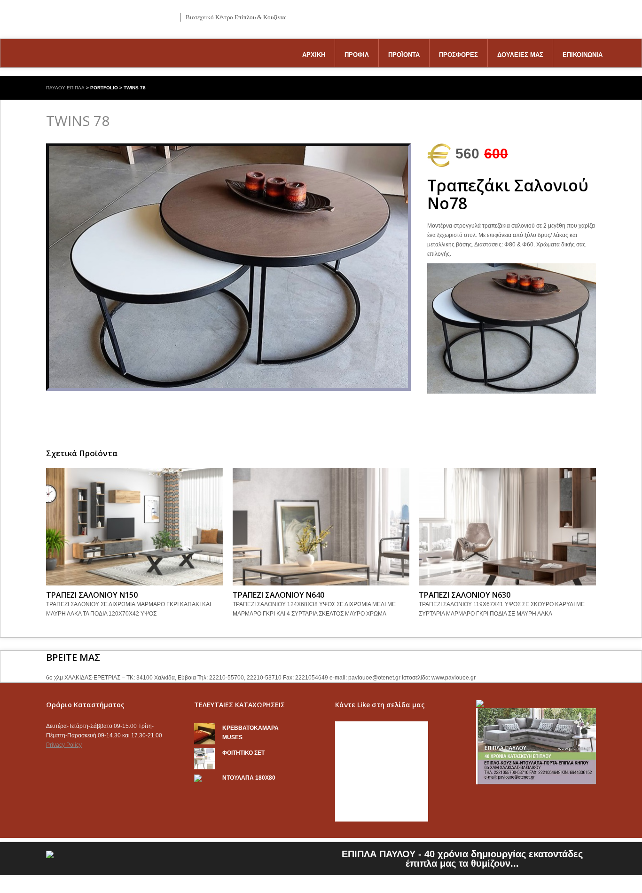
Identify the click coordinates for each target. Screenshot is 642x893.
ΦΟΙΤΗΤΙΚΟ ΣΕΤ (243, 753)
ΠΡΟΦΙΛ (356, 54)
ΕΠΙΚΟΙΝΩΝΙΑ (583, 54)
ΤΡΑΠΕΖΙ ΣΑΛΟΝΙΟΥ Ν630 (464, 595)
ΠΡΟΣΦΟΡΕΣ (458, 54)
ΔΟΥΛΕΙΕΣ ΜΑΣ (520, 54)
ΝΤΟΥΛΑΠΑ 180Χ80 (248, 777)
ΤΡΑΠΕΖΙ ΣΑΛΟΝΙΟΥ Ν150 (92, 595)
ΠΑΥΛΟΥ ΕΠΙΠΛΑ (65, 87)
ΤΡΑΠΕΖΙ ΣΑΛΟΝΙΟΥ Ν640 (278, 595)
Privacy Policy (64, 745)
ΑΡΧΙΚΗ (313, 54)
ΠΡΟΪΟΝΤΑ (404, 54)
